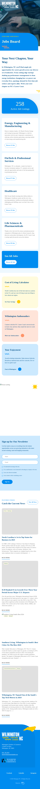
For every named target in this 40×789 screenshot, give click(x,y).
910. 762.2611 (5, 752)
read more (6, 557)
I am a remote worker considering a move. (13, 475)
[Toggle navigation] (37, 3)
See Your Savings (10, 302)
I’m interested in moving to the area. (12, 466)
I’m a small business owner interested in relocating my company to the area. (20, 469)
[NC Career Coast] (10, 5)
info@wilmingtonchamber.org (10, 754)
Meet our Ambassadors (12, 335)
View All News (33, 502)
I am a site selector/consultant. (10, 472)
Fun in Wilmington (10, 369)
